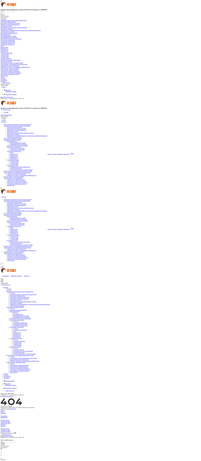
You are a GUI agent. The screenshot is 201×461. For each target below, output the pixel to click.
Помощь (3, 426)
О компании (4, 416)
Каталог (9, 290)
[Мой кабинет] (1, 265)
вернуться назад (5, 409)
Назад (10, 289)
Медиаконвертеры (18, 314)
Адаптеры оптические (19, 341)
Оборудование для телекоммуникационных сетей (23, 358)
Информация (4, 417)
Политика (3, 424)
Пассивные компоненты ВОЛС (18, 310)
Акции (2, 411)
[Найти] (2, 13)
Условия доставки (5, 421)
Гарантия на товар (5, 423)
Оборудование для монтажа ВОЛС (19, 365)
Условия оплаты (5, 420)
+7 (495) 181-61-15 (6, 82)
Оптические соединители (20, 330)
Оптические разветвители (20, 323)
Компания (3, 413)
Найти (2, 443)
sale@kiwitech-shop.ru (7, 97)
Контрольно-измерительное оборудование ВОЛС (23, 294)
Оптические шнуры (18, 349)
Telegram (6, 112)
